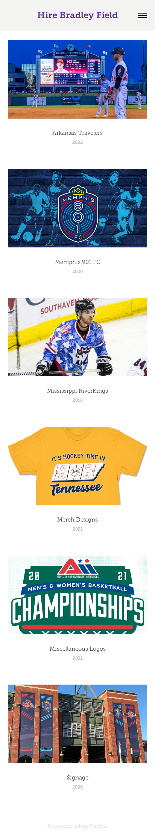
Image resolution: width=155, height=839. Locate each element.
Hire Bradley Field (77, 15)
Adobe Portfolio (91, 826)
